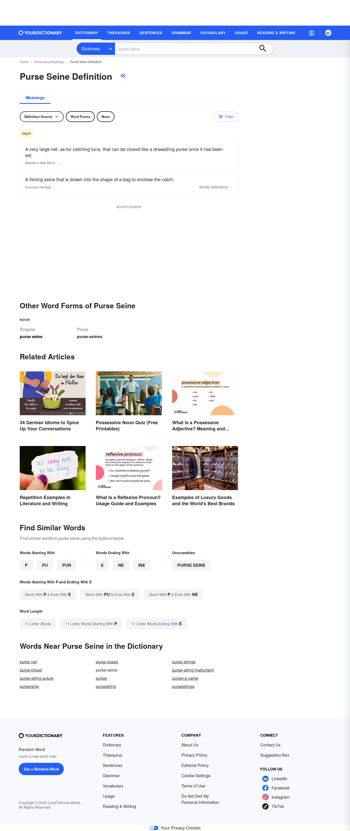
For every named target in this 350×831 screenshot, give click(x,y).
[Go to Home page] (40, 33)
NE (121, 565)
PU (45, 565)
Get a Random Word (41, 769)
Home (24, 62)
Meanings (35, 97)
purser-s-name (185, 678)
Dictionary (91, 49)
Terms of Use (193, 786)
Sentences (112, 765)
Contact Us (270, 745)
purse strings (183, 662)
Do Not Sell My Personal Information (200, 799)
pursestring (106, 686)
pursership (29, 686)
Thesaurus (112, 755)
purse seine (191, 565)
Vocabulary (113, 786)
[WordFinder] (328, 33)
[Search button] (265, 48)
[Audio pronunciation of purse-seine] (122, 75)
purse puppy (107, 662)
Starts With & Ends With (48, 594)
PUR (66, 565)
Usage (109, 796)
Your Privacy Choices (181, 828)
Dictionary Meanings (49, 62)
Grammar (111, 775)
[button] (311, 32)
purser (101, 678)
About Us (189, 745)
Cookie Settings (195, 775)
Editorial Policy (195, 765)
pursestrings (183, 686)
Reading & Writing (119, 806)
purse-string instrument (193, 670)
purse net (28, 662)
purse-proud (31, 670)
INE (141, 565)
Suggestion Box (274, 755)
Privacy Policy (194, 755)
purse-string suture (37, 678)
